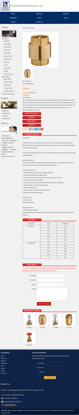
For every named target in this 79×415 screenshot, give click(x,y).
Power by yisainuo (68, 410)
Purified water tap (9, 91)
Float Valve (7, 68)
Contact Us (39, 22)
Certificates (13, 18)
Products (66, 14)
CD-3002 (28, 81)
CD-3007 (29, 327)
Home (13, 14)
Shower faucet (8, 88)
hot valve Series (8, 74)
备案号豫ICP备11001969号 (8, 410)
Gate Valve (7, 53)
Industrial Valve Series (8, 94)
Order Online (31, 121)
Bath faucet (7, 85)
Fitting (6, 71)
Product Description (32, 113)
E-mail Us (31, 125)
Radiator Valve (8, 56)
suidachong (10, 147)
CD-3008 (55, 327)
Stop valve (7, 50)
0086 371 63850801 (11, 140)
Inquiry (65, 18)
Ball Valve (7, 41)
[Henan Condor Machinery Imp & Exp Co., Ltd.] (5, 6)
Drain (5, 65)
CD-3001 (42, 327)
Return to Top (6, 413)
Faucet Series (6, 77)
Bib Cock (6, 62)
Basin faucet (7, 79)
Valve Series (5, 39)
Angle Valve (7, 44)
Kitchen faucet (8, 82)
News (39, 18)
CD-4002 (29, 345)
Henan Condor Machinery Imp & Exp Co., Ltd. (26, 6)
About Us (39, 14)
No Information (30, 83)
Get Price (32, 117)
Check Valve (7, 47)
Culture (13, 22)
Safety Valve (7, 59)
